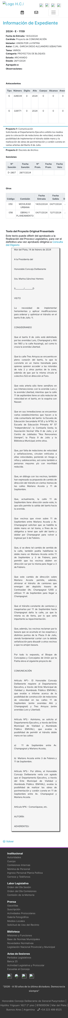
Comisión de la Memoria (20, 894)
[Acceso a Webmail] (36, 12)
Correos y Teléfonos (18, 876)
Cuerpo (11, 861)
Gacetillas (12, 905)
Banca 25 (12, 961)
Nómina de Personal (18, 869)
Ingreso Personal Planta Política (25, 872)
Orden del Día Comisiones (21, 891)
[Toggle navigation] (53, 12)
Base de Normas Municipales (23, 939)
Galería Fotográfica (17, 917)
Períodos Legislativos (19, 957)
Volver (9, 841)
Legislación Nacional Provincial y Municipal (31, 946)
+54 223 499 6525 (51, 1009)
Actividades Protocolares (21, 913)
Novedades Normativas (20, 943)
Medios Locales (16, 921)
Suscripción (13, 909)
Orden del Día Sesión (19, 887)
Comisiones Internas (18, 865)
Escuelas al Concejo (18, 969)
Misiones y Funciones (19, 935)
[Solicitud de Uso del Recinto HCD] (22, 12)
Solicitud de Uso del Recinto (23, 924)
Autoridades (14, 857)
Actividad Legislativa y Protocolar (25, 965)
